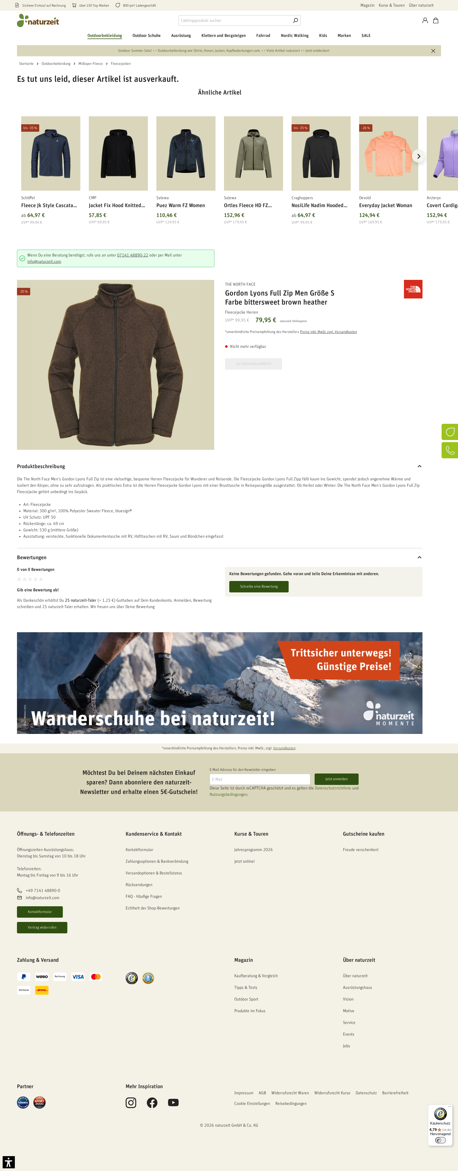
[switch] (440, 1140)
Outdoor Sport (246, 999)
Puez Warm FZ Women (180, 205)
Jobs (346, 1046)
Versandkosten (284, 748)
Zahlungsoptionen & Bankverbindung (157, 861)
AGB (262, 1093)
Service (349, 1022)
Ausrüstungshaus (357, 987)
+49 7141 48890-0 (43, 891)
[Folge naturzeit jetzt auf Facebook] (152, 1106)
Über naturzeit (421, 5)
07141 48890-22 (132, 255)
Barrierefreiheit (395, 1093)
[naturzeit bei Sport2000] (39, 1102)
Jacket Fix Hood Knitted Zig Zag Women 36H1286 (116, 206)
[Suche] (295, 20)
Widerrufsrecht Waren (290, 1093)
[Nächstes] (418, 156)
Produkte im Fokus (250, 1011)
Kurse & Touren (392, 5)
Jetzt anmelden (336, 779)
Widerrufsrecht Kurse (332, 1093)
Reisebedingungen (291, 1103)
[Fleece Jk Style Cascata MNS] (50, 153)
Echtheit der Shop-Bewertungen (153, 908)
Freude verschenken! (360, 850)
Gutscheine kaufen (363, 834)
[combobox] (234, 20)
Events (348, 1034)
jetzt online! (244, 861)
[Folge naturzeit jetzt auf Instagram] (131, 1106)
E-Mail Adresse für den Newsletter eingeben (243, 770)
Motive (348, 1011)
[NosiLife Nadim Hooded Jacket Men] (321, 153)
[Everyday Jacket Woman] (388, 153)
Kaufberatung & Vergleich (256, 976)
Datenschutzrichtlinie (333, 788)
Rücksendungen (139, 885)
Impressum (243, 1093)
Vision (348, 999)
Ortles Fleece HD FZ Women (246, 206)
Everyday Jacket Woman (385, 205)
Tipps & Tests (245, 987)
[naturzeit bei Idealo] (23, 1102)
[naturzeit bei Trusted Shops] (132, 978)
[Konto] (425, 20)
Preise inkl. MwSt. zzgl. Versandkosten (328, 332)
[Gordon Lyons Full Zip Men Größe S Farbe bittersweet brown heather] (115, 365)
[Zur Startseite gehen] (38, 20)
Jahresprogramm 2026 (253, 850)
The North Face (240, 284)
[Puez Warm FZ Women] (186, 153)
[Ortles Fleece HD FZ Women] (253, 153)
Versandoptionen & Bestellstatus (154, 873)
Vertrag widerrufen (42, 927)
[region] (219, 162)
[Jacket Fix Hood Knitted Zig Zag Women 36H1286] (118, 153)
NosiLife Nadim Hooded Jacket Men (318, 206)
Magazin (367, 5)
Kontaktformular (40, 912)
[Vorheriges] (21, 156)
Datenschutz (366, 1093)
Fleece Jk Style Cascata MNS (47, 206)
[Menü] (449, 1108)
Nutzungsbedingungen (228, 794)
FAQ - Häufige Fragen (144, 896)
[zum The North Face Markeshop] (395, 289)
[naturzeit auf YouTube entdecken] (173, 1106)
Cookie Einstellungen (252, 1103)
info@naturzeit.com (44, 261)
